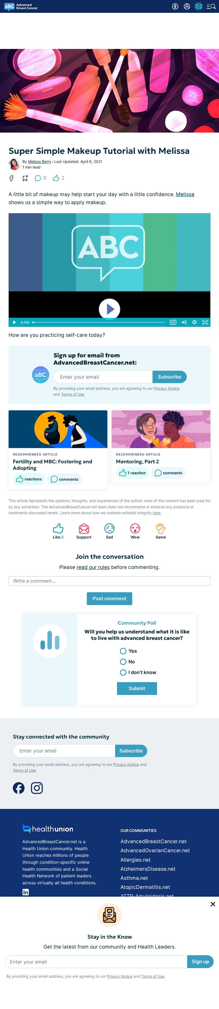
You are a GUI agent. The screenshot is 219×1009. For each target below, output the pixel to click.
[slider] (99, 322)
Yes (132, 651)
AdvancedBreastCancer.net (153, 841)
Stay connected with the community (61, 736)
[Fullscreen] (205, 322)
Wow (132, 531)
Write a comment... (34, 581)
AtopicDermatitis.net (145, 887)
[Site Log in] (187, 6)
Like (56, 531)
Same (158, 531)
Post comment (109, 598)
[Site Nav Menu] (211, 6)
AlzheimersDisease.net (147, 869)
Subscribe (169, 377)
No (131, 661)
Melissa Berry (39, 161)
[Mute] (183, 322)
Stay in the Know (109, 937)
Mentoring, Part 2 (137, 461)
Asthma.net (134, 878)
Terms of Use (152, 976)
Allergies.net (135, 860)
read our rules (93, 567)
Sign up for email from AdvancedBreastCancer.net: (95, 359)
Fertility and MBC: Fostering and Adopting (52, 464)
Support (82, 531)
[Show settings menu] (194, 322)
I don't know (142, 672)
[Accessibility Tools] (175, 6)
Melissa (185, 194)
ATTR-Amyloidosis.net (147, 896)
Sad (106, 531)
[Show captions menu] (173, 322)
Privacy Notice (119, 976)
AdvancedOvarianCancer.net (155, 850)
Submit (137, 688)
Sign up (200, 961)
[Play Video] (14, 322)
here (157, 512)
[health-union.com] (47, 830)
